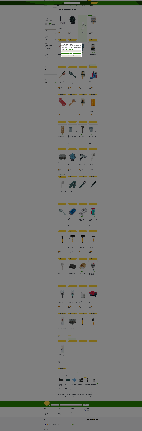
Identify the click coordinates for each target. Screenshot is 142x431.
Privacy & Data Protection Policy (69, 49)
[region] (71, 50)
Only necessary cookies (71, 55)
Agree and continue (71, 53)
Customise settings (71, 51)
